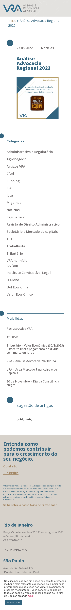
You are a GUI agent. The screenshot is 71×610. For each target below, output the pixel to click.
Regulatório (16, 217)
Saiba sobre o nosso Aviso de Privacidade (30, 505)
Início (12, 20)
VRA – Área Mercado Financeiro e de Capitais (32, 371)
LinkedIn (10, 473)
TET (9, 239)
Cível (10, 173)
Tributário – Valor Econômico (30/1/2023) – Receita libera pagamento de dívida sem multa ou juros (35, 348)
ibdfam (12, 265)
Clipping (13, 181)
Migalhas (14, 202)
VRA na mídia (17, 260)
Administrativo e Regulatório (30, 152)
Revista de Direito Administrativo (33, 224)
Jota (10, 195)
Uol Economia (17, 287)
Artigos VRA (16, 166)
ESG (10, 188)
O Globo (13, 280)
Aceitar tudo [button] (13, 602)
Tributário (15, 253)
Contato (10, 466)
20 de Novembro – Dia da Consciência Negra (33, 383)
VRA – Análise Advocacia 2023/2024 (31, 361)
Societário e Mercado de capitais (32, 231)
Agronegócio (17, 159)
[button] (63, 8)
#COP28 (12, 337)
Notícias (47, 48)
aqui (30, 595)
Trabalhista (16, 246)
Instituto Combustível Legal (29, 272)
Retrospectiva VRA (20, 328)
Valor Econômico (20, 294)
